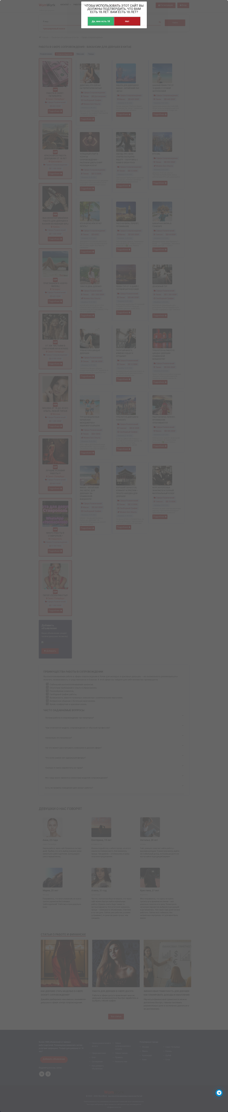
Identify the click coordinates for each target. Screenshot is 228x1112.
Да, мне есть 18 (101, 21)
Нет (127, 21)
